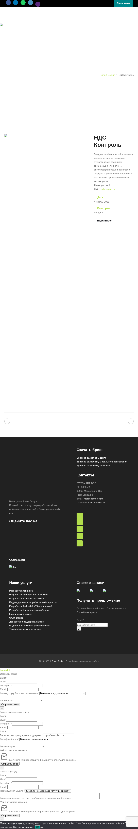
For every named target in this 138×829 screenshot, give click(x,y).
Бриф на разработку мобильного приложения (102, 461)
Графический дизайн (20, 614)
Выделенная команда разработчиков (29, 625)
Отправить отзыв (10, 704)
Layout (3, 677)
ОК (37, 827)
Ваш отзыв (6, 700)
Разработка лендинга (21, 590)
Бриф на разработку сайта (91, 457)
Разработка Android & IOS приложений (30, 606)
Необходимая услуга (12, 790)
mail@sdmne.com (93, 498)
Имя (3, 681)
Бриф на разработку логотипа (93, 465)
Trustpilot (5, 670)
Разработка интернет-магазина (26, 598)
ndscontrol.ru (108, 189)
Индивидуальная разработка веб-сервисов (33, 602)
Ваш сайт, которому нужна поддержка (21, 735)
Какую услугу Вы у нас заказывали (19, 693)
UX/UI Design (16, 617)
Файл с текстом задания (13, 750)
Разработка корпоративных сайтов (28, 594)
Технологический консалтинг (25, 629)
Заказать (123, 3)
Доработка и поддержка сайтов (26, 621)
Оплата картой (17, 559)
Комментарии (7, 746)
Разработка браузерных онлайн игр (29, 610)
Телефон (6, 685)
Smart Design (108, 75)
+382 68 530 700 (97, 502)
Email (80, 620)
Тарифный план (9, 739)
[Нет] (41, 827)
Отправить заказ (9, 764)
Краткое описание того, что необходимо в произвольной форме (35, 798)
